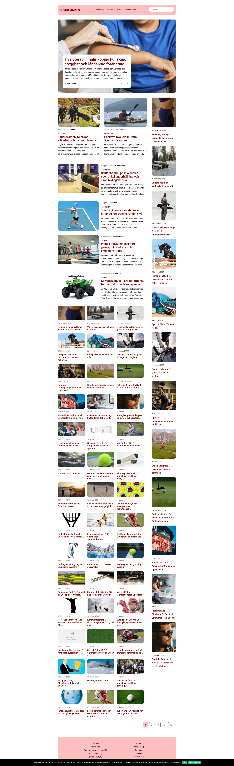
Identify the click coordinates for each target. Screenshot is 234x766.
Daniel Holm (120, 129)
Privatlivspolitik (194, 762)
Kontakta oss (130, 10)
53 (171, 724)
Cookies (119, 10)
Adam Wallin (70, 84)
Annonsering (98, 10)
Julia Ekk (71, 129)
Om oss (110, 10)
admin (114, 203)
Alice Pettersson (118, 166)
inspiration (62, 133)
